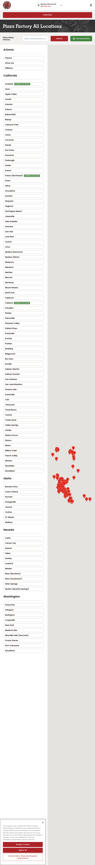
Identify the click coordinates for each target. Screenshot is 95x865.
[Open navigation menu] (91, 5)
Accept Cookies (23, 844)
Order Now (47, 15)
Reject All (23, 850)
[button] (86, 499)
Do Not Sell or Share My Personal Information (23, 857)
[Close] (42, 822)
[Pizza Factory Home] (7, 5)
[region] (23, 842)
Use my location (83, 38)
